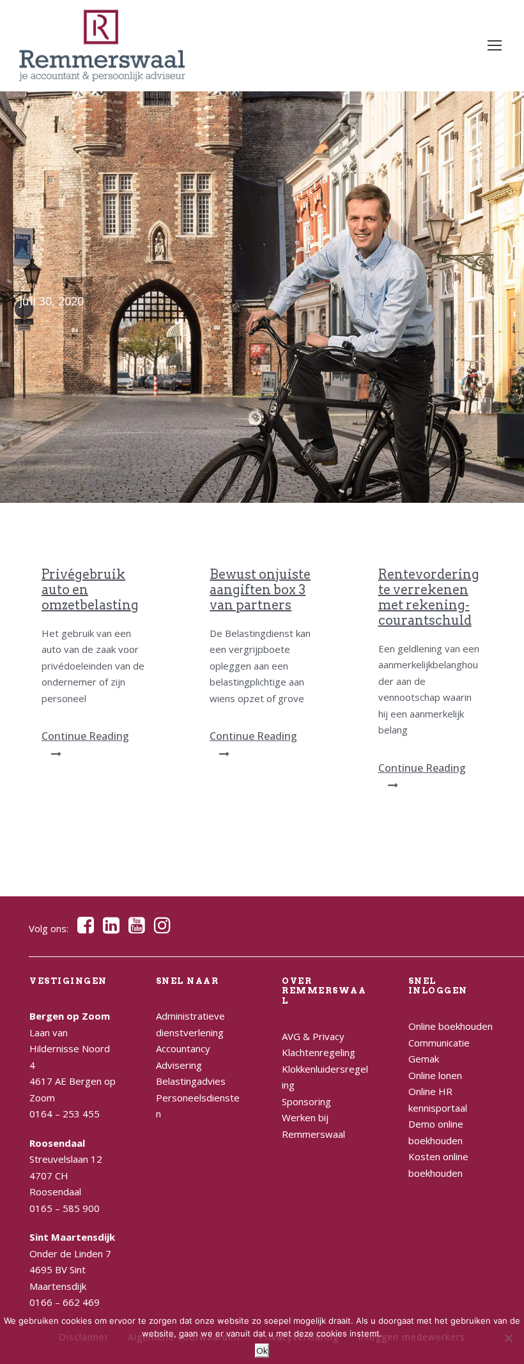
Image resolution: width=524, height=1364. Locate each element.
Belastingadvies (191, 1081)
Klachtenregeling (318, 1052)
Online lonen (435, 1075)
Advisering (179, 1065)
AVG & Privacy (313, 1036)
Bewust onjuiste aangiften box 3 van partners (260, 590)
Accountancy (183, 1048)
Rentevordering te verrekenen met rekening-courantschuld (428, 597)
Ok (262, 1350)
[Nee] (508, 1337)
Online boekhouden (450, 1026)
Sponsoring (306, 1101)
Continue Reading (85, 736)
